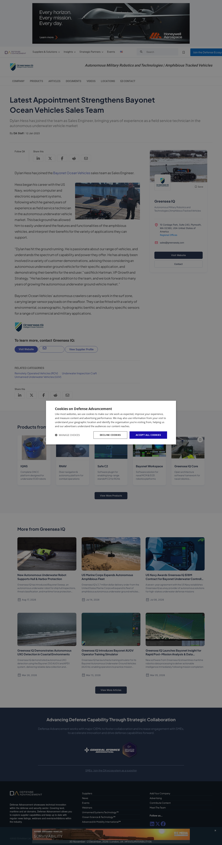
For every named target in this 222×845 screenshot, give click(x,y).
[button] (67, 435)
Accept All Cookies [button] (148, 434)
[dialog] (111, 422)
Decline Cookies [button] (110, 434)
